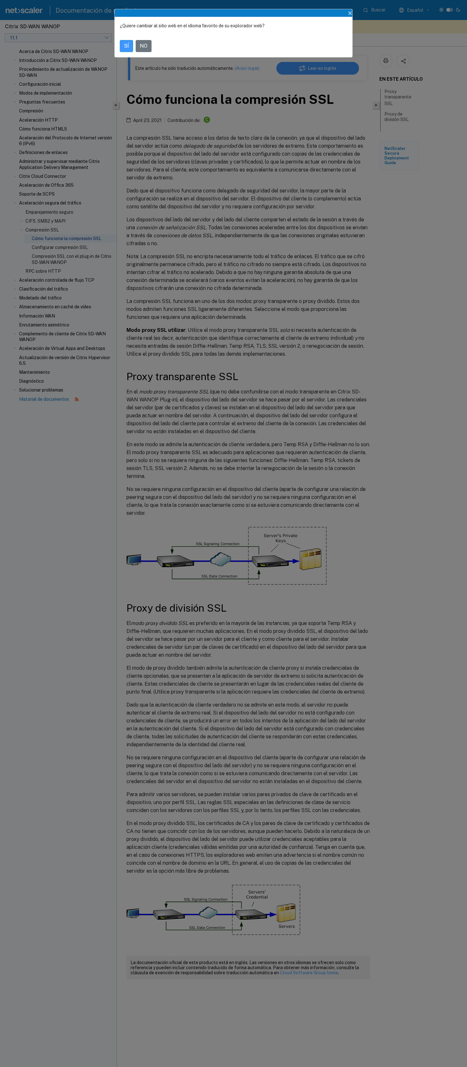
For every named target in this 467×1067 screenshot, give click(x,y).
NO (143, 46)
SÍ (126, 46)
